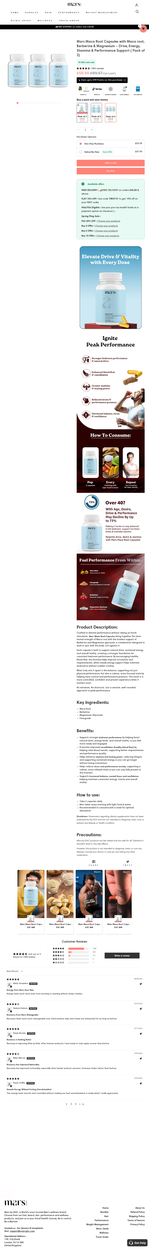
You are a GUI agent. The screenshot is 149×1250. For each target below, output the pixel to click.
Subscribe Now (91, 152)
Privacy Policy (137, 1225)
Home (105, 1208)
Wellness (104, 1233)
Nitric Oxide (102, 1229)
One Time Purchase (94, 143)
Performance (102, 1221)
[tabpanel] (38, 71)
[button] (84, 69)
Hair (106, 1216)
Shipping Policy (137, 1216)
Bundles (104, 1212)
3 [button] (75, 1104)
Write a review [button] (122, 955)
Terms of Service (136, 1221)
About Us (140, 1208)
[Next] (69, 70)
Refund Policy (138, 1212)
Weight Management (97, 1225)
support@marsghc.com (22, 1231)
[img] (13, 980)
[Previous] (7, 70)
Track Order (102, 1237)
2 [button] (71, 1104)
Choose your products (108, 221)
